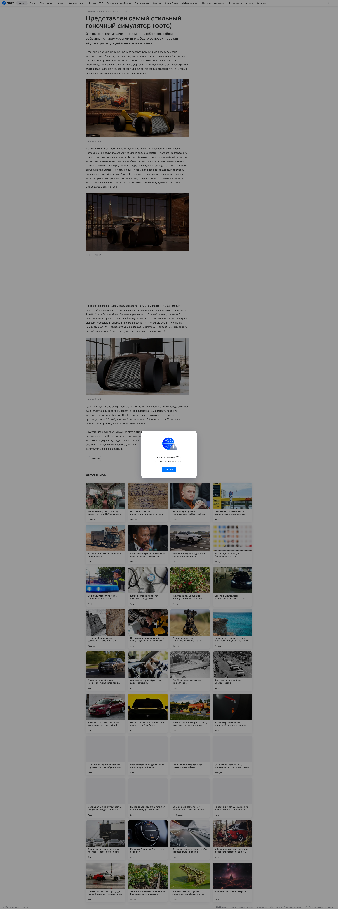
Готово (169, 469)
